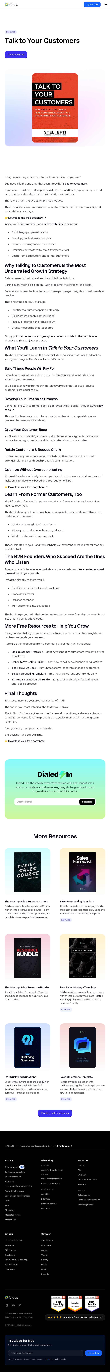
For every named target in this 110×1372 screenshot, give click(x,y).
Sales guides (84, 1195)
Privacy (44, 1260)
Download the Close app (16, 1260)
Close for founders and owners (52, 1172)
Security (45, 1274)
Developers (10, 1255)
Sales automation (13, 1177)
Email (7, 1200)
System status (11, 1264)
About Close (47, 1240)
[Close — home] (11, 1297)
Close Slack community (89, 1200)
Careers (45, 1250)
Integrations (10, 1220)
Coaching (45, 1194)
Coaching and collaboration (18, 1196)
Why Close (46, 1245)
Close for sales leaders (51, 1179)
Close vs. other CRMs (87, 1179)
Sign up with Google (57, 1359)
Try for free (92, 4)
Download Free (16, 54)
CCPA (44, 1269)
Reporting (9, 1181)
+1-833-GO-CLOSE (13, 1240)
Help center (10, 1245)
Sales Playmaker (85, 1204)
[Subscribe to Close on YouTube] (13, 1305)
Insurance (45, 1208)
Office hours (10, 1250)
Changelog (10, 1269)
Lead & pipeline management (18, 1186)
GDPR (44, 1264)
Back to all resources (55, 1113)
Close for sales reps (50, 1183)
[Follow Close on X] (19, 1305)
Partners (82, 1184)
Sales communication (15, 1172)
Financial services (49, 1204)
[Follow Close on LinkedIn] (7, 1305)
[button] (105, 4)
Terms (44, 1255)
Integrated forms (12, 1215)
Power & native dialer (14, 1191)
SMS (7, 1205)
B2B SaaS (45, 1199)
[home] (13, 4)
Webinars (82, 1175)
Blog (80, 1170)
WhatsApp (9, 1210)
